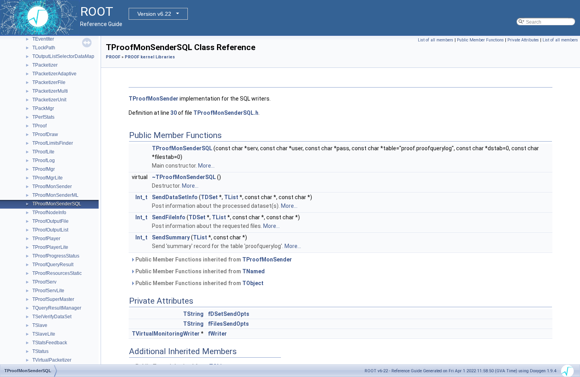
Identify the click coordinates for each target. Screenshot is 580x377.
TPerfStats (43, 117)
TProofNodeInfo (49, 212)
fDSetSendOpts (228, 314)
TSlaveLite (43, 334)
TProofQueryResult (52, 264)
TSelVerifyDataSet (51, 316)
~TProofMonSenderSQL (184, 177)
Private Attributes (523, 40)
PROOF (113, 57)
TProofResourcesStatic (57, 273)
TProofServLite (48, 290)
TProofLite (43, 152)
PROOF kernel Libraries (150, 57)
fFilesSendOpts (228, 324)
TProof (39, 126)
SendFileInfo (168, 217)
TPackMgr (43, 108)
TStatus (40, 351)
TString (193, 314)
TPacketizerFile (48, 82)
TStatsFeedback (49, 342)
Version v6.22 (154, 14)
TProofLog (43, 160)
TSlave (39, 325)
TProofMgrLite (47, 178)
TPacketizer (45, 65)
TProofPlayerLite (50, 247)
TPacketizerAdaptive (54, 74)
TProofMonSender (52, 186)
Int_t (141, 197)
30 (173, 113)
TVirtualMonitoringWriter (166, 333)
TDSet (209, 197)
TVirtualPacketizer (51, 360)
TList (231, 197)
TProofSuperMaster (53, 299)
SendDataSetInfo (175, 197)
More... (206, 165)
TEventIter (43, 39)
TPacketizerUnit (49, 100)
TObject (253, 283)
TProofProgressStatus (55, 256)
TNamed (253, 271)
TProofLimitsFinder (52, 143)
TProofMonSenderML (55, 195)
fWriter (217, 333)
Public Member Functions (480, 40)
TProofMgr (43, 169)
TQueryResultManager (56, 308)
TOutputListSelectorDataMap (63, 56)
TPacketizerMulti (50, 91)
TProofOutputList (50, 230)
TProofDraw (45, 134)
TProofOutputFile (50, 221)
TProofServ (44, 282)
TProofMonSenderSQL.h (225, 113)
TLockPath (43, 47)
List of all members (435, 40)
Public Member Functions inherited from (213, 259)
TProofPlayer (46, 238)
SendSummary (171, 237)
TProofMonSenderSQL (56, 204)
